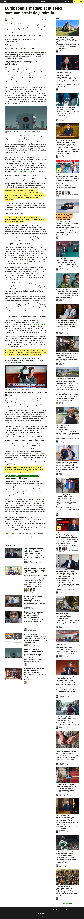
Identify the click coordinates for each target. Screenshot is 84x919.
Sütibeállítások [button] (67, 909)
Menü (4, 1)
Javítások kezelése (36, 909)
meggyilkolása (15, 510)
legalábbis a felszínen (30, 140)
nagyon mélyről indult (31, 501)
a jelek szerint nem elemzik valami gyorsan (32, 171)
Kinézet (69, 1)
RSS (61, 909)
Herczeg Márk (10, 18)
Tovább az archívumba (67, 903)
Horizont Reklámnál (39, 454)
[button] (7, 534)
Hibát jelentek (20, 909)
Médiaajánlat (55, 909)
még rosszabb (12, 259)
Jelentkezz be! (79, 1)
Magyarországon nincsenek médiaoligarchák (22, 476)
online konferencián (32, 52)
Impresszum (27, 909)
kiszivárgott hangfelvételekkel (37, 324)
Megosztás (43, 19)
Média (9, 19)
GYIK (14, 909)
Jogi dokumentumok (46, 909)
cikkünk (33, 131)
